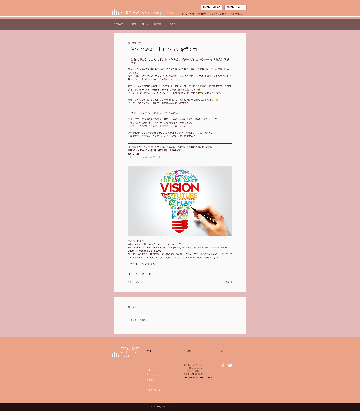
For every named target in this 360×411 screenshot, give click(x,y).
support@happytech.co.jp (194, 368)
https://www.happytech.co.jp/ (200, 377)
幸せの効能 (152, 375)
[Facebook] (223, 366)
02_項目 (145, 24)
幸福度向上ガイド (154, 390)
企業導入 (151, 380)
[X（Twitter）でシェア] (136, 273)
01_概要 (132, 24)
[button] (242, 24)
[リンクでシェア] (150, 273)
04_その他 (170, 24)
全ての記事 (119, 24)
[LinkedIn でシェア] (143, 273)
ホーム (150, 365)
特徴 (149, 370)
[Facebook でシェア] (129, 273)
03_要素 (157, 24)
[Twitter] (230, 366)
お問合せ (151, 385)
